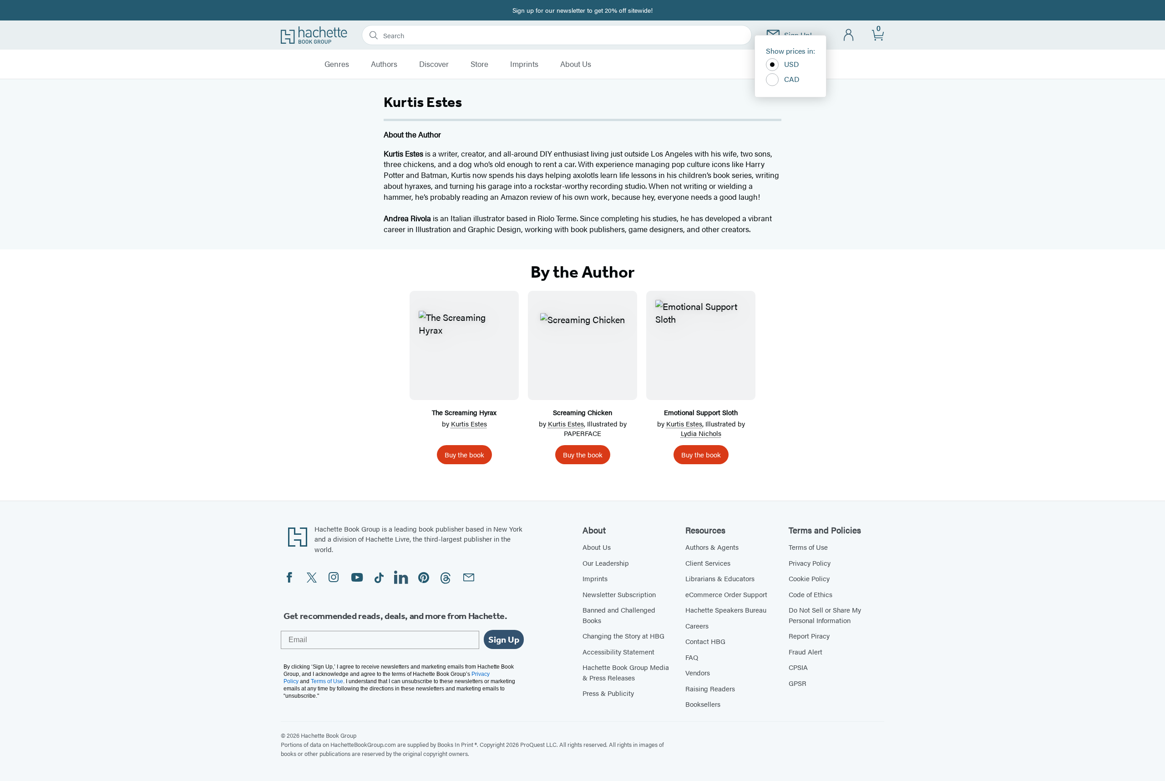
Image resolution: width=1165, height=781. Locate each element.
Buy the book (464, 454)
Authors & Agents (712, 547)
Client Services (707, 563)
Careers (697, 625)
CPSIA (798, 667)
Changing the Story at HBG (623, 635)
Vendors (697, 672)
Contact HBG (705, 641)
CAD (792, 79)
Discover (434, 64)
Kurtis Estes (469, 423)
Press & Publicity (608, 693)
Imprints (524, 64)
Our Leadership (605, 563)
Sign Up (503, 639)
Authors (384, 64)
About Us (575, 64)
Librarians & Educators (720, 578)
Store (479, 64)
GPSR (797, 683)
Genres (336, 64)
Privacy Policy (810, 563)
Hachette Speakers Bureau (725, 609)
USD (791, 64)
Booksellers (702, 704)
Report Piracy (809, 635)
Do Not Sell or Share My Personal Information (825, 615)
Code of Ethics (810, 594)
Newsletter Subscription (619, 594)
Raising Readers (710, 688)
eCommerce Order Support (726, 594)
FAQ (691, 657)
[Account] (849, 35)
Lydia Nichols (701, 433)
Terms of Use (808, 547)
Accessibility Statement (618, 651)
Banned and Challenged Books (618, 615)
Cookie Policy (809, 578)
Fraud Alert (805, 651)
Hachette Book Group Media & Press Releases (625, 672)
